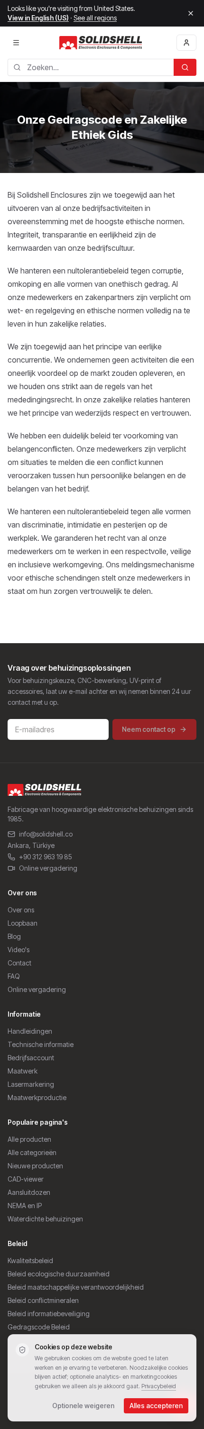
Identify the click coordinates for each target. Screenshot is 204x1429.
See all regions (95, 18)
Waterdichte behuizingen (45, 1219)
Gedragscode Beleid (39, 1327)
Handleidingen (30, 1031)
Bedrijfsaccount (31, 1058)
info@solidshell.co (46, 834)
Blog (14, 936)
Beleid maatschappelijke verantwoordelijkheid (76, 1287)
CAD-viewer (26, 1179)
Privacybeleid (158, 1386)
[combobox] (91, 67)
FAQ (14, 976)
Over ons (21, 910)
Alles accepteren (156, 1406)
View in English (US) (38, 18)
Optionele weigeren (83, 1406)
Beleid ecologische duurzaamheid (59, 1274)
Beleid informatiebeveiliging (49, 1314)
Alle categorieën (32, 1152)
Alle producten (29, 1139)
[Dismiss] (190, 13)
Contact (19, 963)
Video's (18, 950)
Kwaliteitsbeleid (30, 1260)
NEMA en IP (25, 1205)
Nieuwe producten (35, 1166)
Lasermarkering (31, 1084)
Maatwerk (22, 1071)
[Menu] (16, 42)
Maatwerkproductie (37, 1097)
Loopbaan (22, 923)
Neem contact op (149, 729)
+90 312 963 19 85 (45, 857)
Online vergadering (48, 868)
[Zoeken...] (185, 67)
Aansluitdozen (29, 1192)
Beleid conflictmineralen (43, 1300)
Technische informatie (41, 1044)
